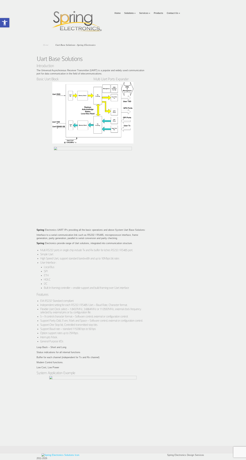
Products (158, 13)
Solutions (130, 13)
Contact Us (173, 13)
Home (118, 13)
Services (144, 13)
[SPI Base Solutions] (46, 271)
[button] (4, 22)
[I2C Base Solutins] (45, 283)
